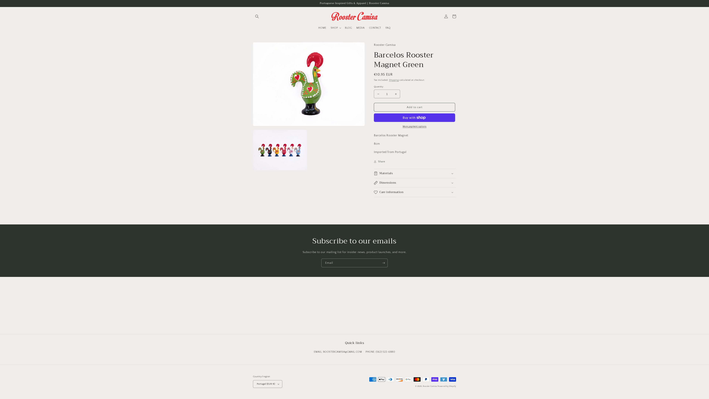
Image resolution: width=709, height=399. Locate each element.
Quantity (378, 86)
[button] (257, 16)
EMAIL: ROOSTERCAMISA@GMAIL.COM (338, 351)
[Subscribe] (383, 263)
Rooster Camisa (430, 386)
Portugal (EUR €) (266, 384)
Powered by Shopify (447, 386)
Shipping (394, 80)
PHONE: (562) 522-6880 (380, 351)
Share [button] (381, 161)
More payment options (415, 126)
